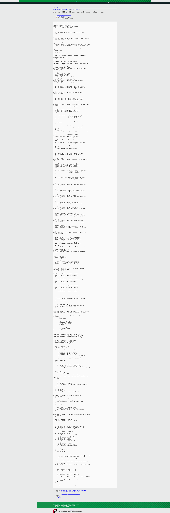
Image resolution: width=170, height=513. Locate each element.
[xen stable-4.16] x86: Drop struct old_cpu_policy (70, 491)
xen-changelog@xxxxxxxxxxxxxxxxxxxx (64, 15)
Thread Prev (63, 9)
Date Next (59, 9)
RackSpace (72, 510)
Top (53, 7)
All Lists (56, 7)
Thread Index (77, 9)
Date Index (73, 9)
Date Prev (55, 9)
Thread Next (68, 9)
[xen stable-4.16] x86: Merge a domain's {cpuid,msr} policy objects (73, 490)
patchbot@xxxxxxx (61, 16)
